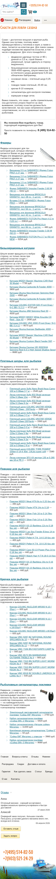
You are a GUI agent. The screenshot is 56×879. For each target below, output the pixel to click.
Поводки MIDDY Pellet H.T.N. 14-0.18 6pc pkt (32, 537)
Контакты (15, 779)
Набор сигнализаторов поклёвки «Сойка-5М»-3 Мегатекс (26, 741)
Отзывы (35, 757)
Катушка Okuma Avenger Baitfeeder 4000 (30, 329)
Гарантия (6, 771)
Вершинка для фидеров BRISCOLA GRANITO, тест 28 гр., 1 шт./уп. (28, 195)
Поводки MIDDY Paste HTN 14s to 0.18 (29, 507)
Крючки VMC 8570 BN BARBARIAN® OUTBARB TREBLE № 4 (28, 656)
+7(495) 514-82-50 (18, 852)
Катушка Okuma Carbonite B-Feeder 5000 (31, 299)
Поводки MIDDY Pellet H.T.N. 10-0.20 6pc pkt (32, 543)
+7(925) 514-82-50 (38, 5)
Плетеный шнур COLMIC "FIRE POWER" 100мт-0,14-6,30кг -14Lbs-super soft (30, 450)
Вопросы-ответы (20, 757)
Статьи (38, 771)
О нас (4, 779)
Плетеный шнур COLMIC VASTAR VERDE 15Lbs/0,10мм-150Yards (31, 420)
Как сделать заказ (22, 771)
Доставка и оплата (36, 764)
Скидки (20, 764)
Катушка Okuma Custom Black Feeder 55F (31, 341)
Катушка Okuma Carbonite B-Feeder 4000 (31, 287)
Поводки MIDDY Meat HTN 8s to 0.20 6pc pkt (32, 501)
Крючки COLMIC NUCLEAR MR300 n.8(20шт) (32, 631)
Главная (4, 757)
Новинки (8, 20)
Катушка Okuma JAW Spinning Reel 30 (29, 311)
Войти (37, 20)
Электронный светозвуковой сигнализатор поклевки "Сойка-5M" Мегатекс (31, 713)
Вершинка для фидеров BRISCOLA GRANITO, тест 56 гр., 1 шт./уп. (28, 207)
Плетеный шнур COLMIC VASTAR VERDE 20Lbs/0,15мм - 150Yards (31, 407)
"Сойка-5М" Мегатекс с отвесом (26, 736)
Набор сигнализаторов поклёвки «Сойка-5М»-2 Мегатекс (26, 719)
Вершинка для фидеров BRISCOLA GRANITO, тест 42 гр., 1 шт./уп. (28, 213)
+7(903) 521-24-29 (18, 858)
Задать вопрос (10, 836)
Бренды (49, 771)
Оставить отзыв (10, 829)
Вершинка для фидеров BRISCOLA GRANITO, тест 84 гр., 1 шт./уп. (28, 225)
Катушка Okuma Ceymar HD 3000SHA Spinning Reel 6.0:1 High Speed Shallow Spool (33, 348)
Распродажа (25, 20)
